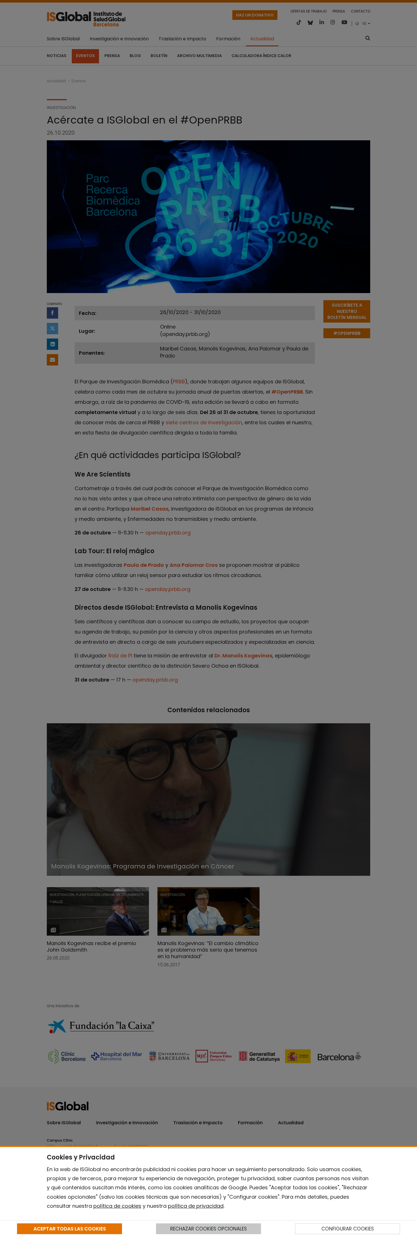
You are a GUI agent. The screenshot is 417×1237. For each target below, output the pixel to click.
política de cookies (117, 1205)
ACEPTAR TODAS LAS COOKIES (69, 1228)
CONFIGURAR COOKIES (347, 1228)
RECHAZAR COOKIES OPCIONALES (208, 1228)
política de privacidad (196, 1205)
